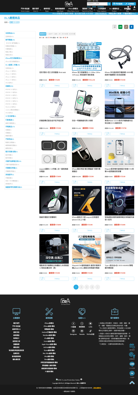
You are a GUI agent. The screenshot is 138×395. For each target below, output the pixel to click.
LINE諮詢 (132, 368)
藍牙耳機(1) (9, 155)
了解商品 (57, 85)
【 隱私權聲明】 (97, 388)
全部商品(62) (10, 33)
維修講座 (16, 335)
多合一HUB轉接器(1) (11, 181)
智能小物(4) (9, 52)
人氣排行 (50, 34)
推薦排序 (43, 34)
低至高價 (72, 34)
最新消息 (16, 332)
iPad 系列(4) (9, 113)
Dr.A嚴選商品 (14, 22)
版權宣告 (16, 353)
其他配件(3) (9, 184)
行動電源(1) (9, 49)
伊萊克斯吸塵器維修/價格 (49, 362)
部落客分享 (16, 341)
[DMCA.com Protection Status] (68, 379)
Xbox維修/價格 (49, 359)
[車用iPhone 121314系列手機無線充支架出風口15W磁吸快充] (119, 104)
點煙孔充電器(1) (10, 142)
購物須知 (16, 347)
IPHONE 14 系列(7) (11, 95)
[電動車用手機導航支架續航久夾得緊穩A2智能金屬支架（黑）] (54, 249)
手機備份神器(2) (11, 168)
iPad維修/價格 (49, 338)
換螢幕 (94, 6)
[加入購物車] (41, 85)
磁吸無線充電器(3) (11, 145)
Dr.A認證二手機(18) (12, 65)
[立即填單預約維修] (132, 346)
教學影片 (16, 338)
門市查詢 (118, 4)
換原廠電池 (100, 6)
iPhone (89, 6)
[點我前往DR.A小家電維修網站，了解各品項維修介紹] (132, 355)
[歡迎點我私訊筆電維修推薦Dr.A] (132, 373)
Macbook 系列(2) (10, 107)
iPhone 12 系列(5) (10, 71)
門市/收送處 (16, 326)
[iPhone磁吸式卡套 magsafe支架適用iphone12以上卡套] (86, 200)
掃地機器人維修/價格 (49, 365)
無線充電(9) (9, 136)
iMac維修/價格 (49, 356)
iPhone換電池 (49, 323)
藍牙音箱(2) (9, 158)
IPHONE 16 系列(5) (11, 89)
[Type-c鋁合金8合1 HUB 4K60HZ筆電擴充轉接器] (119, 249)
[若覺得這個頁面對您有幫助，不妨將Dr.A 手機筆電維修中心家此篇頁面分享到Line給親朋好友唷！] (120, 27)
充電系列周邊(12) (10, 46)
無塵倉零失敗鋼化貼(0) (13, 187)
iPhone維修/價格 (49, 326)
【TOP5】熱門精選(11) (12, 43)
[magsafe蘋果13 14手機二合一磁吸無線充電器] (54, 152)
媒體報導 (16, 344)
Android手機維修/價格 (49, 332)
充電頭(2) (8, 130)
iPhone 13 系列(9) (10, 74)
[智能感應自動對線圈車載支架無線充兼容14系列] (119, 200)
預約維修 (132, 350)
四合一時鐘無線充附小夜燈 (82, 121)
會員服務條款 (16, 356)
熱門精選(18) (10, 40)
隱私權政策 (16, 359)
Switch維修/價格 (49, 341)
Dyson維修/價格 (49, 350)
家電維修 (132, 359)
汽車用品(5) (9, 139)
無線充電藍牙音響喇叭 (48, 217)
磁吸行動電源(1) (10, 123)
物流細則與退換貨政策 (16, 350)
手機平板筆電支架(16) (13, 161)
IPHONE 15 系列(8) (11, 92)
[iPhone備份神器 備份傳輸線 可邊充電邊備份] (86, 152)
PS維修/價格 (49, 371)
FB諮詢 (132, 377)
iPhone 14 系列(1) (10, 77)
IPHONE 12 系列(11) (11, 101)
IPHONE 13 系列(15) (11, 98)
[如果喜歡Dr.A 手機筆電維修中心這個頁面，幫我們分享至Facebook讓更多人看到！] (131, 27)
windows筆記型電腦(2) (12, 110)
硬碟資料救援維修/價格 (49, 368)
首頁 (6, 22)
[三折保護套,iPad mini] (54, 56)
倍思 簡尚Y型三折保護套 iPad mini (52, 72)
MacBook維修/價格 (49, 335)
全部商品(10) (9, 68)
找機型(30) (9, 86)
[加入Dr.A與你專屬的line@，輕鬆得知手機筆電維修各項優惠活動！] (132, 364)
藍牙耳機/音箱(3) (11, 151)
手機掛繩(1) (9, 178)
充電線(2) (8, 133)
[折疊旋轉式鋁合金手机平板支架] (54, 104)
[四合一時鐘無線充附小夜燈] (86, 104)
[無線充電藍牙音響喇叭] (54, 200)
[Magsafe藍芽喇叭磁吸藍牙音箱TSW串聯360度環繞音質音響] (119, 152)
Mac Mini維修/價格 (49, 353)
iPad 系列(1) (9, 83)
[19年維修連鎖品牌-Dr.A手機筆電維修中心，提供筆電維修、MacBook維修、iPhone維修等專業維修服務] (69, 4)
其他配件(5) (9, 174)
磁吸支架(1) (9, 148)
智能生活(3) (9, 55)
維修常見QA (16, 329)
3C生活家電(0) (10, 116)
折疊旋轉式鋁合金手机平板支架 (51, 121)
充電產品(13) (10, 126)
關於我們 (16, 323)
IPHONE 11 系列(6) (11, 104)
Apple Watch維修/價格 (49, 344)
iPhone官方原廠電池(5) (13, 58)
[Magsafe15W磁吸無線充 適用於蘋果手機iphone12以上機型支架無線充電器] (86, 249)
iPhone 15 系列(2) (10, 80)
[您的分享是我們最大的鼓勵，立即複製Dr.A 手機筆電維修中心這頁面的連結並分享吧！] (126, 27)
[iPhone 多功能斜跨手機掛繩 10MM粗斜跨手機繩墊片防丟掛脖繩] (119, 56)
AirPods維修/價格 (49, 347)
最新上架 (57, 34)
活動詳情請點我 (92, 13)
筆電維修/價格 (49, 329)
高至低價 (65, 34)
